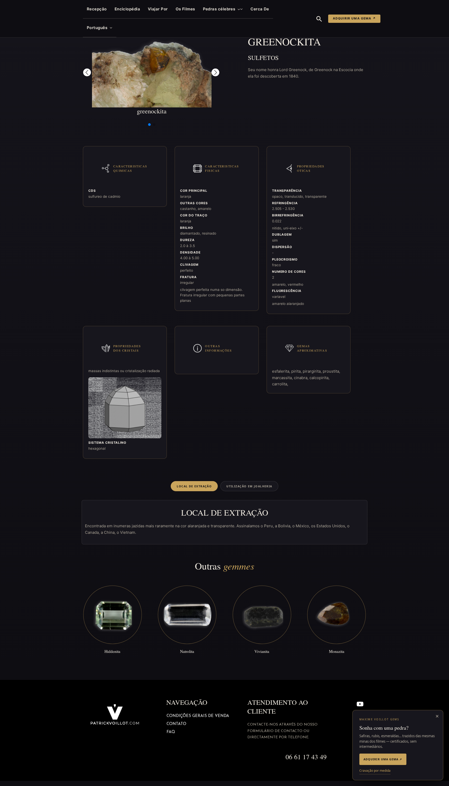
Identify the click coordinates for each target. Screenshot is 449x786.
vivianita (261, 651)
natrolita (187, 651)
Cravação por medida (375, 770)
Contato (176, 724)
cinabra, (301, 377)
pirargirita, (313, 371)
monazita (336, 651)
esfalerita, (281, 371)
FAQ (171, 732)
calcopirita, (319, 377)
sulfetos (263, 57)
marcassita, (283, 377)
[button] (237, 9)
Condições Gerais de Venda (198, 716)
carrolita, (280, 383)
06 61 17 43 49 (306, 756)
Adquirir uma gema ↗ (354, 18)
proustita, (331, 371)
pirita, (297, 371)
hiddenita (112, 651)
